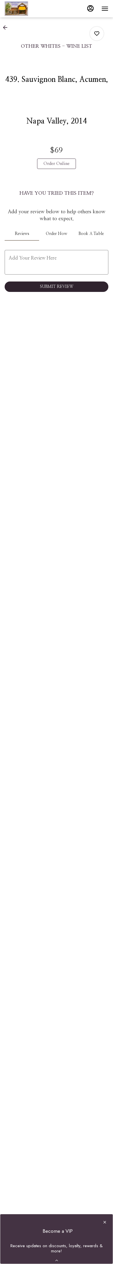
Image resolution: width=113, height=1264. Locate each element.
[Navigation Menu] (105, 9)
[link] (56, 164)
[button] (7, 27)
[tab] (22, 234)
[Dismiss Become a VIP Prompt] (104, 1222)
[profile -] (90, 8)
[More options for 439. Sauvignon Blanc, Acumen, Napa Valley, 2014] (97, 34)
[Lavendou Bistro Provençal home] (31, 8)
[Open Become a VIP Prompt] (56, 1260)
